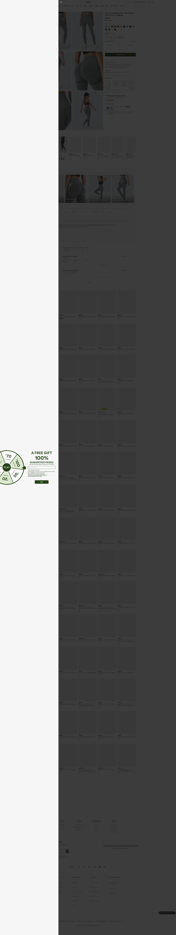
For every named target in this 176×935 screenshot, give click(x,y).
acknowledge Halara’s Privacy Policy (35, 476)
